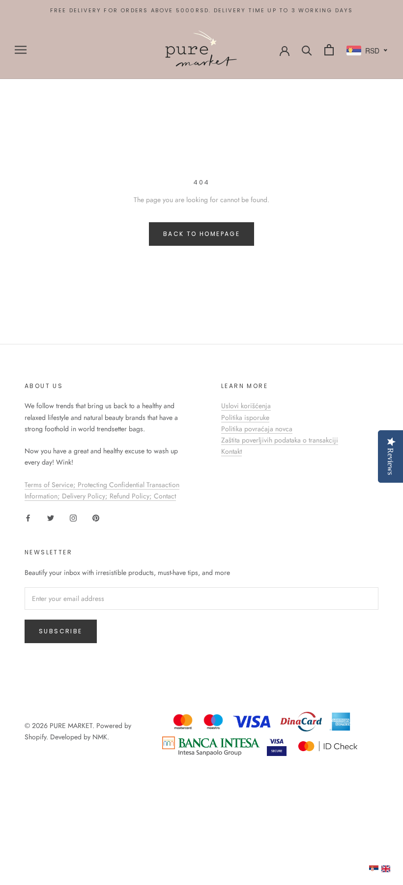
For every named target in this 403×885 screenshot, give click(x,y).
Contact (165, 496)
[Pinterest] (95, 517)
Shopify (35, 737)
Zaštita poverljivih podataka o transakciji (279, 440)
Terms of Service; (51, 485)
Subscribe (61, 631)
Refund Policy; (132, 496)
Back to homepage (201, 234)
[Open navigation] (21, 50)
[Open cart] (329, 49)
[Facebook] (28, 517)
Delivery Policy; (86, 496)
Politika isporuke (245, 417)
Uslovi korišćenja (246, 406)
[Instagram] (73, 517)
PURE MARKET (71, 725)
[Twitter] (50, 517)
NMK (99, 737)
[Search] (307, 50)
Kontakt (231, 451)
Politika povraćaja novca (256, 429)
